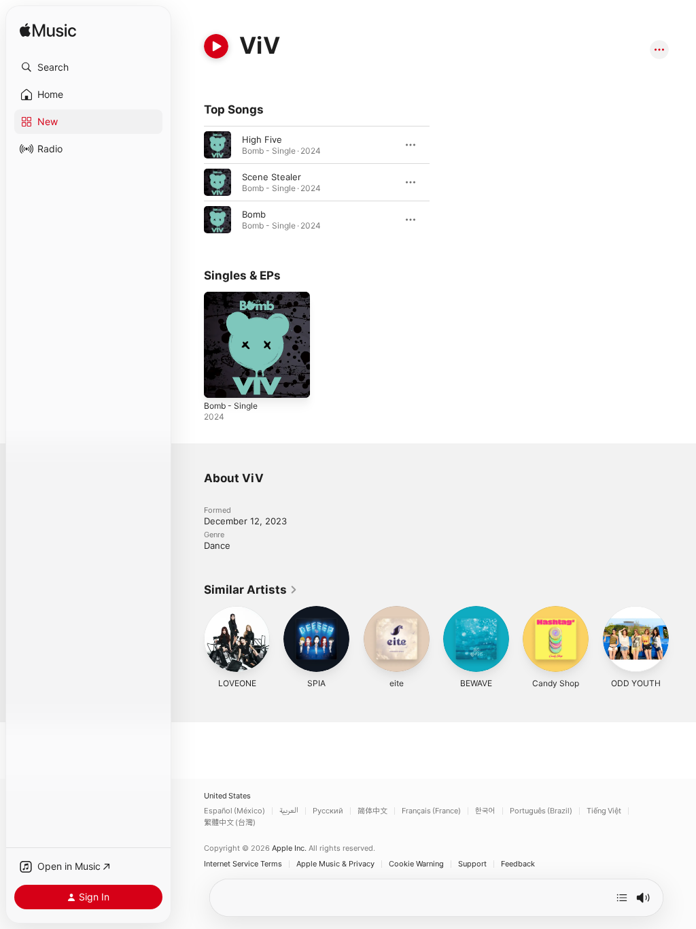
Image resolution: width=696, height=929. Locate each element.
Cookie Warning (416, 864)
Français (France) (431, 811)
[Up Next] (622, 897)
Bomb (254, 214)
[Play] (216, 46)
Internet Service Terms (243, 864)
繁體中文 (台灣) (230, 822)
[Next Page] (682, 639)
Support (472, 864)
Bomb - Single (231, 406)
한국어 (485, 811)
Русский (328, 811)
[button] (88, 67)
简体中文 (372, 811)
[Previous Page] (190, 639)
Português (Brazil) (541, 811)
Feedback (518, 864)
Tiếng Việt (604, 811)
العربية (288, 811)
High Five (262, 139)
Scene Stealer (271, 176)
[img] (48, 31)
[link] (251, 589)
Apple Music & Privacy (335, 864)
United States (227, 796)
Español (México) (234, 811)
